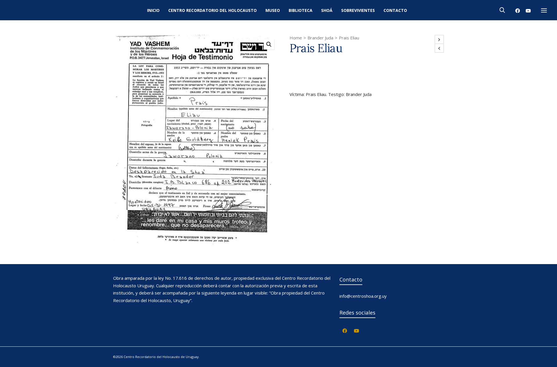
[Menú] (544, 10)
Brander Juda (320, 38)
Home (296, 38)
